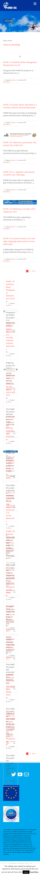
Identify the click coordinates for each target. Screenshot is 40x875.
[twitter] (20, 56)
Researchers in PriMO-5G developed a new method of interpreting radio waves (10, 581)
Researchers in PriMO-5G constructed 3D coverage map (10, 614)
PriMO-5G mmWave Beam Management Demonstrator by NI (10, 290)
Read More (6, 82)
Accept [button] (26, 872)
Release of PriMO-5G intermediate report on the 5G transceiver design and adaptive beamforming (10, 727)
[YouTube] (20, 774)
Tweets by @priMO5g (11, 45)
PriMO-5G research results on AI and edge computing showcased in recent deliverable (19, 241)
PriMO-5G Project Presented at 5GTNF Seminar (10, 645)
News (13, 80)
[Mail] (26, 774)
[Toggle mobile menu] (35, 3)
